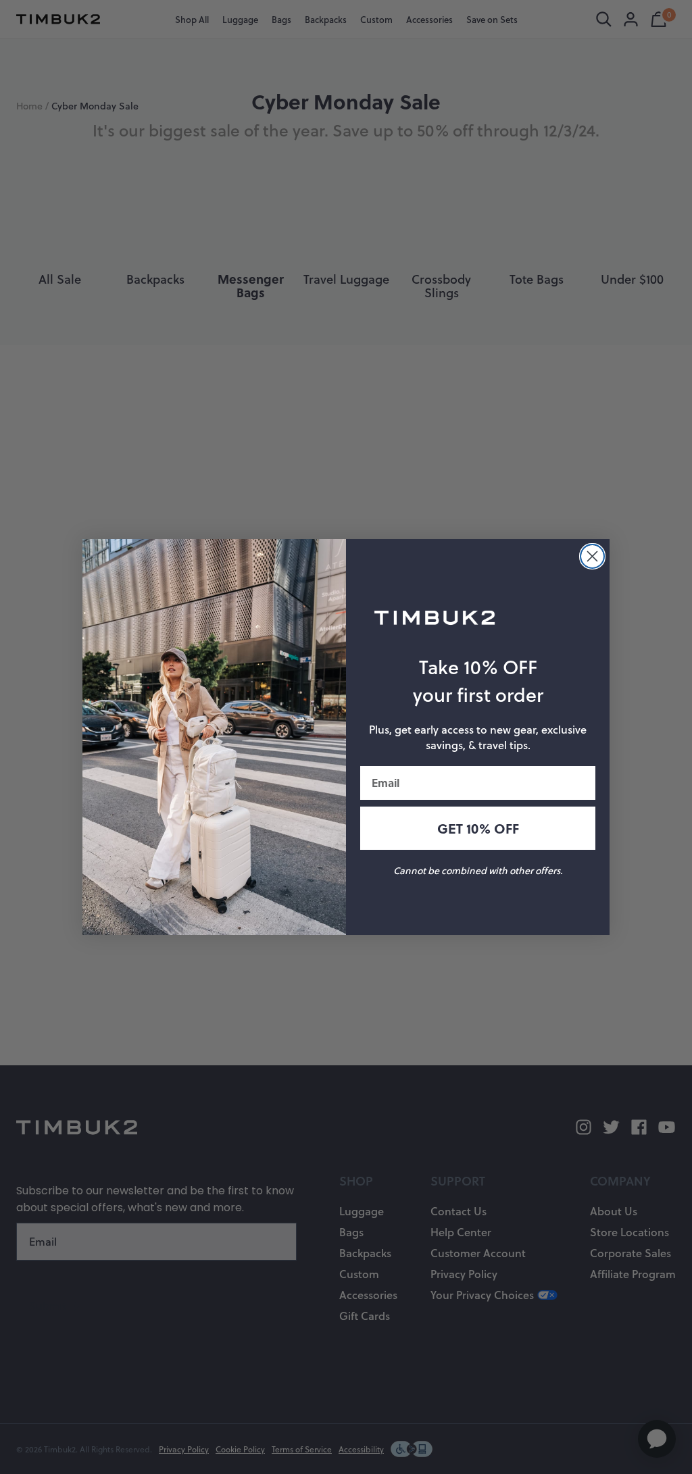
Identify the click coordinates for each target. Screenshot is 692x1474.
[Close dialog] (592, 556)
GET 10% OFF (478, 828)
